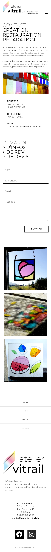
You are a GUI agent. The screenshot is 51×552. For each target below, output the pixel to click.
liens (25, 411)
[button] (46, 13)
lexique (25, 402)
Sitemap (25, 419)
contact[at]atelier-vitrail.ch (24, 126)
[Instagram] (31, 534)
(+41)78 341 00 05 (25, 515)
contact (25, 428)
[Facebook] (19, 534)
